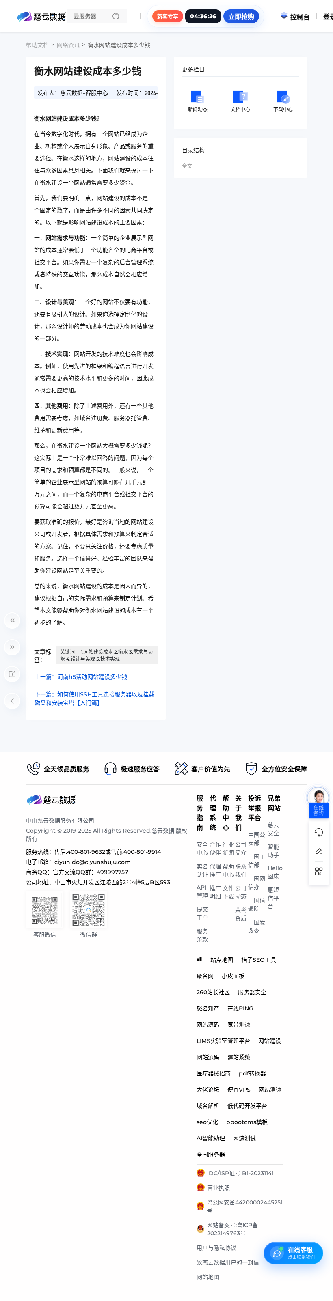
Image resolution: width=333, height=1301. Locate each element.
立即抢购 (241, 17)
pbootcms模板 (247, 1122)
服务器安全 (252, 992)
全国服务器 (211, 1154)
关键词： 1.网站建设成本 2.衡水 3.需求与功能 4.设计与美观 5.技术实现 (106, 655)
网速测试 (244, 1138)
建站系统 (238, 1057)
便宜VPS (239, 1089)
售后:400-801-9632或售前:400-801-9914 (107, 851)
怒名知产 (208, 1008)
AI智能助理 (211, 1138)
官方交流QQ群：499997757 (90, 872)
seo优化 (207, 1122)
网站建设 (269, 1041)
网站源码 (208, 1024)
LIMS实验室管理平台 (223, 1041)
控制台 (300, 17)
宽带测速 (238, 1024)
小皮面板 (233, 976)
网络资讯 (68, 45)
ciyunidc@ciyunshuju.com (92, 862)
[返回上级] (12, 701)
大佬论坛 (208, 1089)
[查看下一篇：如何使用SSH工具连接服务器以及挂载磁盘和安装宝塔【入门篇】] (12, 647)
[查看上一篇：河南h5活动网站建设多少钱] (12, 620)
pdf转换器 (252, 1073)
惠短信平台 (273, 898)
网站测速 (270, 1089)
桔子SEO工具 (258, 959)
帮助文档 (37, 45)
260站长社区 (213, 992)
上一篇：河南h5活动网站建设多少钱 (81, 677)
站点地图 (221, 959)
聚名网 (205, 976)
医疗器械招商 (214, 1073)
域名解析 (208, 1105)
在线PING (240, 1008)
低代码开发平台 (247, 1105)
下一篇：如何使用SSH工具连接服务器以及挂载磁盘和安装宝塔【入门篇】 (94, 699)
